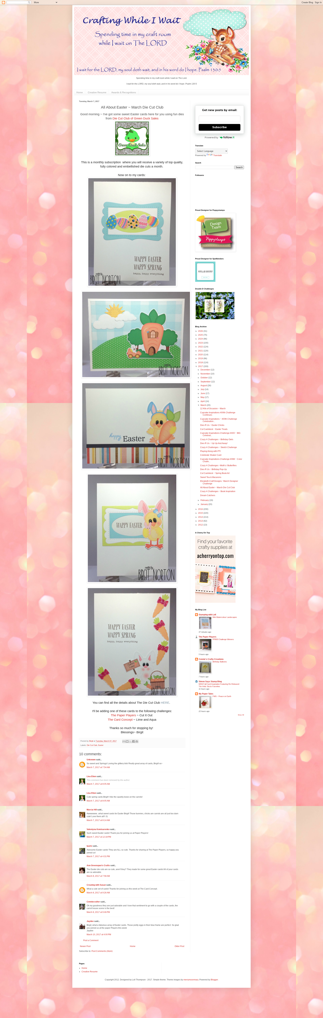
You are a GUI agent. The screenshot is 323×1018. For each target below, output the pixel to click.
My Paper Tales (206, 694)
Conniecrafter (93, 902)
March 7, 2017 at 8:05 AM (98, 784)
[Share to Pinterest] (136, 741)
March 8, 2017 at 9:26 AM (98, 893)
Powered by (211, 137)
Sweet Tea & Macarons (210, 477)
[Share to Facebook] (133, 741)
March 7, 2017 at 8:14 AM (98, 820)
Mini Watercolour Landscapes (225, 617)
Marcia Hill (92, 810)
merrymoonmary (191, 980)
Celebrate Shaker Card (210, 455)
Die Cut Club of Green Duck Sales (135, 118)
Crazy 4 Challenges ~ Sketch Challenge (218, 447)
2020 (200, 354)
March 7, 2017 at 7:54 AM (98, 767)
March (204, 405)
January (204, 504)
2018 (200, 362)
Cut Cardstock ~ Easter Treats (213, 429)
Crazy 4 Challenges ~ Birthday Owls (216, 439)
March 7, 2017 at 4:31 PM (98, 856)
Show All (241, 715)
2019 (200, 358)
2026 (200, 331)
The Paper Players (123, 715)
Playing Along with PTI (210, 451)
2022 (200, 347)
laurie (89, 846)
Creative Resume (97, 92)
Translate (217, 155)
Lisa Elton (91, 776)
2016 (200, 509)
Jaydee (90, 921)
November (206, 374)
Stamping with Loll (207, 614)
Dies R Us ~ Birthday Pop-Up (213, 469)
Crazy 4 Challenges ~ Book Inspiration (217, 491)
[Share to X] (130, 741)
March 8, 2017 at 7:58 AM (98, 876)
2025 (200, 335)
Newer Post (85, 946)
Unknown (91, 759)
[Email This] (124, 741)
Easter (100, 745)
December (206, 370)
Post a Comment (90, 940)
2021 (200, 351)
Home (79, 92)
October (204, 377)
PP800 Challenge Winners (223, 639)
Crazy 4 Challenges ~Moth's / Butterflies (218, 465)
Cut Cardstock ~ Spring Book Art (214, 473)
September (206, 381)
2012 (200, 525)
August (204, 385)
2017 (200, 366)
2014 (200, 517)
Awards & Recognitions (123, 92)
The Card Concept (120, 719)
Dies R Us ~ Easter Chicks (212, 425)
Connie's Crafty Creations (211, 659)
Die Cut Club (92, 745)
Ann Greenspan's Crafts (98, 865)
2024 (200, 339)
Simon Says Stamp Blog (210, 681)
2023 (200, 343)
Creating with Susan (96, 885)
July (203, 389)
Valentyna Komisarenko (98, 829)
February (205, 500)
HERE (165, 702)
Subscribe (219, 127)
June (203, 393)
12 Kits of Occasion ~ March (213, 408)
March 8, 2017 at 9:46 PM (98, 912)
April (203, 401)
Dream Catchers (207, 495)
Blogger (214, 980)
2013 (200, 521)
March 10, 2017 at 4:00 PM (99, 934)
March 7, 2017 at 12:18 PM (99, 837)
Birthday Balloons (220, 662)
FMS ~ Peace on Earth (222, 696)
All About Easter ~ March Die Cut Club (217, 487)
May (203, 397)
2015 (200, 513)
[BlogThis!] (127, 741)
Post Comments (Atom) (102, 951)
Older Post (179, 946)
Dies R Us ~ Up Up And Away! (213, 443)
